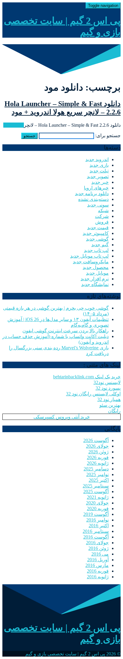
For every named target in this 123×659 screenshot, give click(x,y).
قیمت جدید (98, 227)
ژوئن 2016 (98, 548)
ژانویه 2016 (98, 576)
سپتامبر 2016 (96, 531)
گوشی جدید (97, 238)
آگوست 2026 (96, 440)
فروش (102, 221)
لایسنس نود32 (107, 382)
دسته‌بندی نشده (93, 199)
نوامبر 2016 (97, 519)
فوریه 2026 (98, 457)
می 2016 (100, 553)
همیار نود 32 (109, 399)
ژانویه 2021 (98, 497)
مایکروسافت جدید (91, 261)
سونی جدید (98, 204)
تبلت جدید (99, 170)
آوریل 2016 (98, 559)
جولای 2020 (97, 502)
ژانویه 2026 (98, 463)
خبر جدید (100, 182)
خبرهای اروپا (96, 187)
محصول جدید (96, 267)
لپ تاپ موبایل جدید (89, 256)
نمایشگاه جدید (95, 284)
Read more (13, 125)
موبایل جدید (97, 273)
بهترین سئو (110, 405)
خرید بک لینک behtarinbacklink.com (87, 376)
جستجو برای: (108, 135)
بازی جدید (99, 165)
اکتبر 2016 (99, 525)
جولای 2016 (97, 542)
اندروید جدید (97, 159)
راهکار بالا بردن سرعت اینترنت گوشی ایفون (65, 330)
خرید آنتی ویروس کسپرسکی (61, 416)
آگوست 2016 (96, 536)
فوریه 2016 (98, 571)
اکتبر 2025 (99, 480)
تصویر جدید (98, 176)
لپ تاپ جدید (96, 250)
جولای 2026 (97, 446)
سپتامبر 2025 (96, 485)
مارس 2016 (97, 565)
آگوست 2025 (96, 491)
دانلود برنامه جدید (92, 193)
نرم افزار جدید (95, 278)
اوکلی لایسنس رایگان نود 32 (93, 393)
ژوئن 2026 (98, 451)
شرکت (102, 216)
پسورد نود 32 (108, 388)
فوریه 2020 (98, 508)
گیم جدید (100, 244)
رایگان (114, 410)
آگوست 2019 (96, 514)
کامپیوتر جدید (96, 233)
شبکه (103, 210)
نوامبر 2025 (97, 474)
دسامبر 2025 (96, 468)
